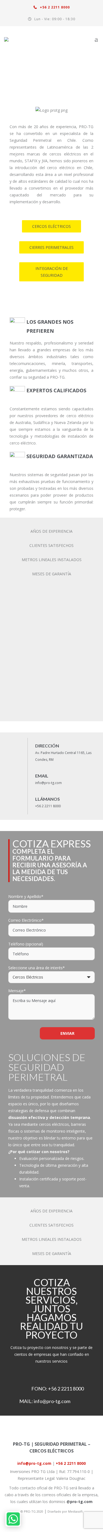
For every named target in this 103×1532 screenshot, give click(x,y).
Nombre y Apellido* (25, 896)
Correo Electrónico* (26, 920)
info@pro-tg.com (48, 782)
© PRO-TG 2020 (32, 1511)
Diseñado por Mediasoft (65, 1511)
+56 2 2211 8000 (54, 7)
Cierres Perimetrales (51, 247)
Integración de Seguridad (51, 272)
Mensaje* (17, 990)
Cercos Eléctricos (51, 226)
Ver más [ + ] (68, 73)
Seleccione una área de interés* (36, 967)
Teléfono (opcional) (25, 944)
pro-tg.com (81, 1501)
